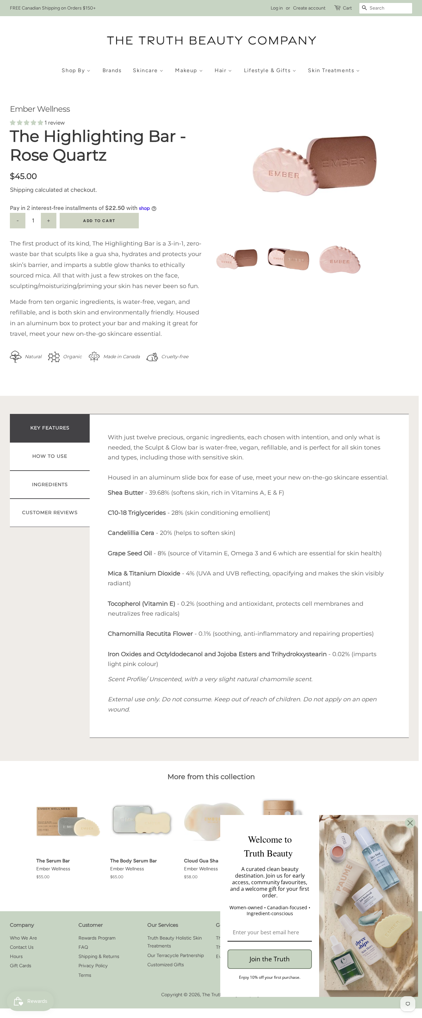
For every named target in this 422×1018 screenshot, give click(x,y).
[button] (27, 122)
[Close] (410, 823)
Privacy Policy (93, 966)
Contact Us (22, 947)
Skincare (146, 70)
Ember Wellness (40, 109)
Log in (277, 8)
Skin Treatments (332, 70)
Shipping (22, 189)
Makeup (187, 70)
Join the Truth (270, 959)
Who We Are (23, 938)
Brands (112, 70)
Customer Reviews (50, 512)
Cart (347, 8)
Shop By (74, 70)
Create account (309, 8)
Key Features (50, 428)
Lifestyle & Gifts (268, 70)
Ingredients (50, 484)
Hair (221, 70)
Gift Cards (20, 966)
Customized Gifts (165, 965)
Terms (84, 975)
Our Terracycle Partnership (175, 955)
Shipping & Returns (98, 956)
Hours (16, 956)
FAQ (83, 947)
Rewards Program (96, 938)
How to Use (49, 456)
